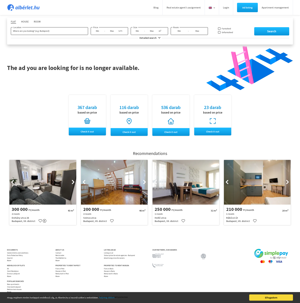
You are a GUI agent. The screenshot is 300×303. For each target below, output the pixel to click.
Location (17, 27)
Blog (156, 7)
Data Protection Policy (15, 255)
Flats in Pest (59, 269)
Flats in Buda (108, 269)
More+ (9, 260)
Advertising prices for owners (114, 258)
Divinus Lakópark (13, 274)
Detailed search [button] (148, 37)
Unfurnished (227, 32)
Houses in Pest (60, 271)
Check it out (87, 131)
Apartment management (275, 7)
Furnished (226, 28)
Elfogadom (271, 297)
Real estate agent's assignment (184, 7)
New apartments (13, 284)
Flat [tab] (13, 21)
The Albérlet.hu (60, 258)
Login (226, 7)
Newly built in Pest (62, 274)
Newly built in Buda (111, 274)
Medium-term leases (14, 289)
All (8, 269)
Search (271, 31)
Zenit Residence (12, 271)
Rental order (59, 255)
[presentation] (12, 182)
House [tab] (25, 21)
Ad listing (247, 7)
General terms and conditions (17, 253)
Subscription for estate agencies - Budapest (119, 255)
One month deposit (14, 287)
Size (135, 27)
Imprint (10, 258)
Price (95, 27)
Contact (58, 253)
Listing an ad (108, 253)
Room (176, 27)
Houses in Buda (109, 271)
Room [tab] (37, 21)
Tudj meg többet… (107, 297)
